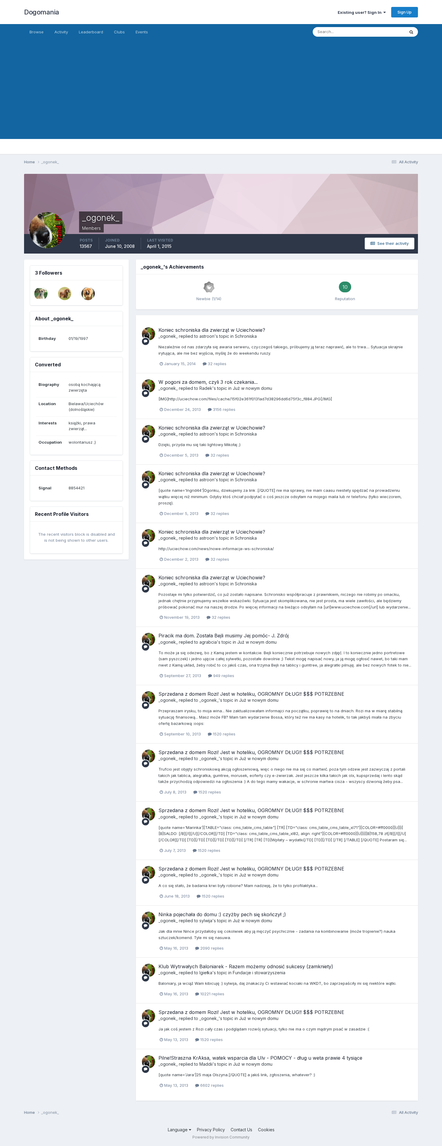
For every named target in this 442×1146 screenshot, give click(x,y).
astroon (206, 336)
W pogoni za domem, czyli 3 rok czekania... (208, 382)
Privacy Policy (211, 1129)
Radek (205, 388)
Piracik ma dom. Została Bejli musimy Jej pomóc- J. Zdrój (223, 636)
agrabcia (208, 642)
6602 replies (211, 1085)
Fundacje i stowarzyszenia (259, 972)
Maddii (206, 1064)
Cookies (266, 1129)
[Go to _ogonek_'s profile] (148, 333)
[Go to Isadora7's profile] (64, 293)
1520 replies (223, 734)
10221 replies (211, 993)
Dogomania (41, 12)
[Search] (411, 32)
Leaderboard (91, 31)
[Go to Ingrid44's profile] (41, 293)
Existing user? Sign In (360, 12)
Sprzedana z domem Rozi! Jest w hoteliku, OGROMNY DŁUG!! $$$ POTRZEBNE (251, 694)
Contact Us (241, 1129)
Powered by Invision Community (221, 1137)
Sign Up (404, 12)
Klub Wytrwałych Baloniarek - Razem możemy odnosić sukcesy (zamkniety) (245, 966)
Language (178, 1129)
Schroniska (246, 336)
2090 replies (211, 948)
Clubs (119, 31)
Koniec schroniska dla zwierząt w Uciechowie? (211, 330)
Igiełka (205, 972)
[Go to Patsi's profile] (88, 293)
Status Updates (383, 31)
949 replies (223, 675)
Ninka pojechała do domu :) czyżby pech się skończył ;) (222, 914)
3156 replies (223, 409)
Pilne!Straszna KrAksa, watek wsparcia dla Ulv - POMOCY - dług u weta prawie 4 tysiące (260, 1058)
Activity (61, 31)
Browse (36, 31)
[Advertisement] (221, 97)
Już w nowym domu (252, 388)
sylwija (205, 920)
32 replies (216, 363)
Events (142, 31)
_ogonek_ (168, 336)
